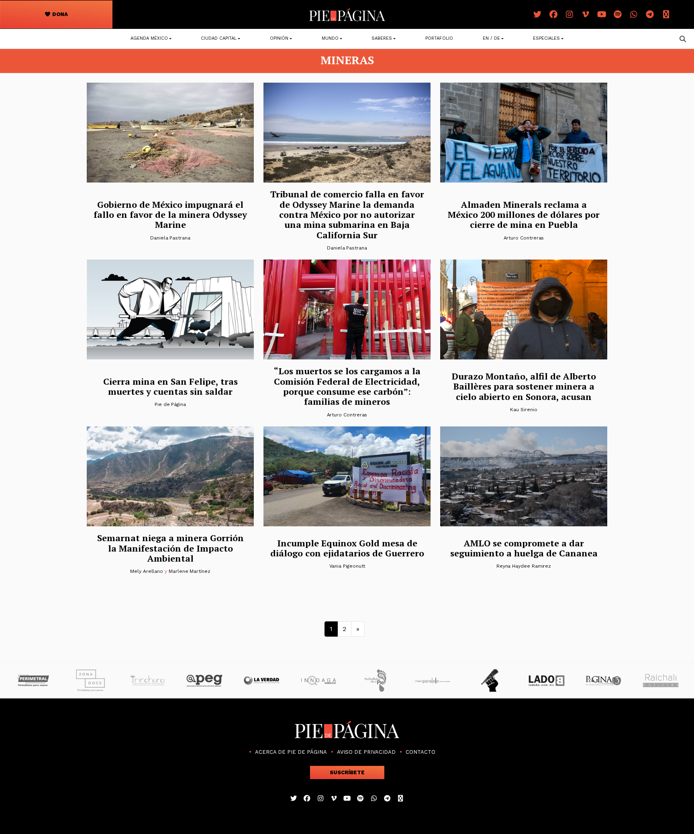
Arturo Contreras (524, 238)
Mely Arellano (146, 571)
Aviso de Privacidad (366, 752)
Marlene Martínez (189, 571)
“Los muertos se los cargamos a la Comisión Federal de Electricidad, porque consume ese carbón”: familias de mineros (347, 386)
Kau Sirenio (523, 409)
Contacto (420, 752)
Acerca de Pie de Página (291, 752)
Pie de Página (170, 404)
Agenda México (149, 38)
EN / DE (491, 38)
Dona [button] (59, 14)
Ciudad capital (219, 38)
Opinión (279, 38)
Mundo (330, 38)
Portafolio (439, 38)
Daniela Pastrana (170, 238)
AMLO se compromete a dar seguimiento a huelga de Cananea (524, 548)
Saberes (381, 38)
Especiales (546, 38)
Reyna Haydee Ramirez (523, 566)
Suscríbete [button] (347, 772)
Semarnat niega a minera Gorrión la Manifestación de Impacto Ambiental (170, 548)
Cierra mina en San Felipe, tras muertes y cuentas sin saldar (170, 386)
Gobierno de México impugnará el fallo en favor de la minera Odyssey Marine (170, 215)
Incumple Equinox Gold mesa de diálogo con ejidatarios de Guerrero (347, 548)
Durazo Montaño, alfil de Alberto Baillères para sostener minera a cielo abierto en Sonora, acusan (524, 386)
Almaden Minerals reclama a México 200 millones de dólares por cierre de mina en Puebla (524, 215)
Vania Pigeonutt (347, 566)
